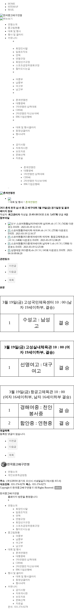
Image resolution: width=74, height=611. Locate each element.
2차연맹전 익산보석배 (27, 113)
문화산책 (20, 154)
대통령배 (20, 103)
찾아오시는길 (23, 68)
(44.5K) (31, 230)
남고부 (19, 89)
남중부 (19, 82)
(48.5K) (37, 243)
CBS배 (19, 110)
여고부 (19, 86)
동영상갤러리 (23, 130)
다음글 (12, 271)
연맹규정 (20, 58)
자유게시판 (22, 148)
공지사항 (20, 144)
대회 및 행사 (14, 31)
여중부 (19, 79)
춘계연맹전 (22, 100)
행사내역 (20, 134)
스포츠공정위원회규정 (27, 65)
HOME (11, 3)
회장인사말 (22, 48)
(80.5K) (27, 250)
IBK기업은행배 (24, 116)
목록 (11, 280)
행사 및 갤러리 (15, 34)
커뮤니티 (12, 38)
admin (58, 487)
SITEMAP (13, 6)
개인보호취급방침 (17, 475)
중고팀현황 (14, 27)
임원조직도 (22, 51)
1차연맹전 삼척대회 (26, 106)
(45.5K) (39, 223)
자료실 (19, 158)
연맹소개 (12, 24)
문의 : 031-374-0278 (18, 606)
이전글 (12, 265)
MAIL (11, 9)
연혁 (18, 55)
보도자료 (20, 151)
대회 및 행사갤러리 (26, 127)
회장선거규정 (23, 62)
